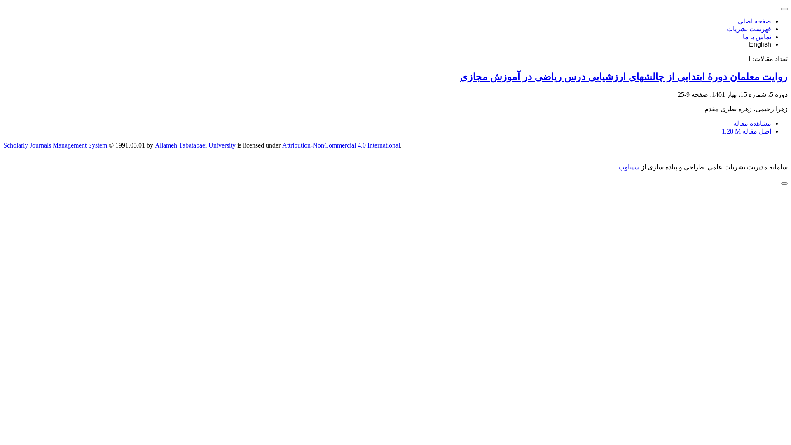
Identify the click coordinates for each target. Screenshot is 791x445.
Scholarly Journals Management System (55, 145)
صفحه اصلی (754, 21)
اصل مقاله (746, 131)
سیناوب (628, 167)
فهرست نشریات (749, 29)
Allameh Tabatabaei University (195, 145)
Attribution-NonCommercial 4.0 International (341, 145)
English (760, 44)
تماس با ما (757, 36)
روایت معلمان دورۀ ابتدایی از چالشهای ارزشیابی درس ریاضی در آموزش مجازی (624, 76)
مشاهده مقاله (752, 123)
